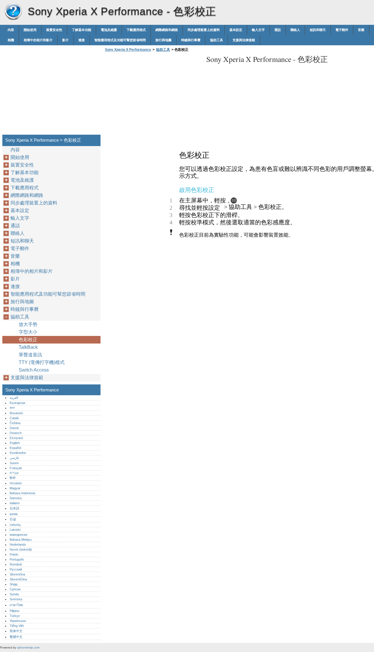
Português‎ (17, 559)
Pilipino (14, 611)
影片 (65, 40)
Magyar (15, 488)
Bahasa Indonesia (22, 493)
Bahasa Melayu (21, 539)
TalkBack (28, 347)
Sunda (14, 594)
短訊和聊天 (318, 30)
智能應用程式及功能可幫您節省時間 (120, 40)
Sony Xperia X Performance (13, 11)
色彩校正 (28, 339)
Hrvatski (16, 483)
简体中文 (16, 631)
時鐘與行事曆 (190, 40)
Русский (16, 569)
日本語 (14, 508)
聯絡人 (295, 30)
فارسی (14, 457)
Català (14, 418)
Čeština (15, 423)
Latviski (15, 529)
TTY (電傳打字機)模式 (42, 362)
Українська (18, 620)
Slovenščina (18, 579)
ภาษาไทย (16, 605)
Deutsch (16, 433)
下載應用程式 (136, 30)
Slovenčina (17, 574)
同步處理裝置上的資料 (204, 30)
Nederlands (18, 544)
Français (16, 468)
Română (16, 564)
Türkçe (15, 616)
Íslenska (16, 498)
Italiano (15, 503)
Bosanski (16, 413)
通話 (277, 30)
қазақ (14, 514)
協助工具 (216, 40)
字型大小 (28, 332)
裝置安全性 (54, 30)
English (15, 443)
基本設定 (235, 30)
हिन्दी (12, 478)
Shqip (14, 584)
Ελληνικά (16, 438)
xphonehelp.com (28, 647)
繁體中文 (16, 637)
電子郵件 (341, 30)
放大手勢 (28, 324)
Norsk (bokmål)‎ (21, 549)
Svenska (16, 599)
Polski (14, 554)
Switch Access (34, 369)
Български (17, 403)
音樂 (361, 30)
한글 (13, 519)
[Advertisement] (152, 95)
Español (15, 448)
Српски (15, 589)
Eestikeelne (18, 453)
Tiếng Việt (17, 625)
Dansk (14, 428)
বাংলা (12, 408)
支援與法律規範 (244, 40)
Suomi (14, 463)
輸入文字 (258, 30)
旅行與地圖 (163, 40)
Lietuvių (15, 524)
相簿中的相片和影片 (38, 40)
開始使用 (30, 30)
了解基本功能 (81, 30)
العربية (14, 397)
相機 (11, 40)
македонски (18, 534)
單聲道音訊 (30, 354)
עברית (14, 473)
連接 (81, 40)
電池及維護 (109, 30)
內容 (11, 30)
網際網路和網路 (166, 30)
